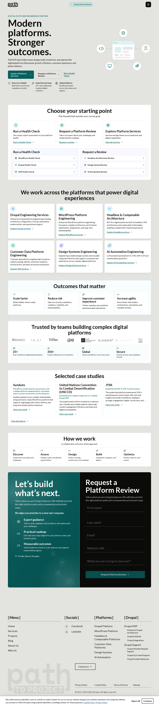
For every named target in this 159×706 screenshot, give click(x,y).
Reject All (136, 701)
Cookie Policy (89, 702)
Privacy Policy (101, 702)
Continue (147, 701)
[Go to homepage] (13, 4)
